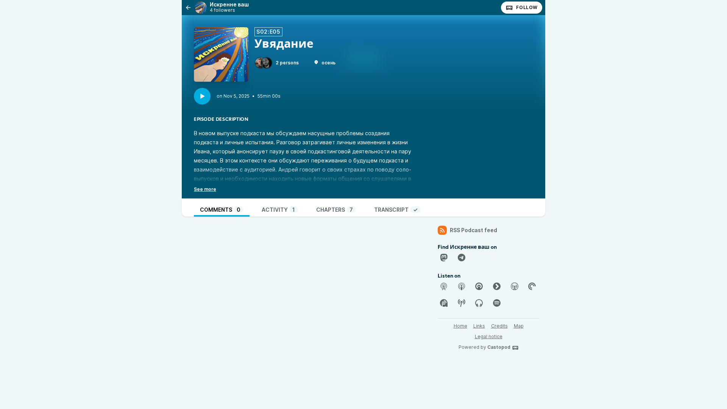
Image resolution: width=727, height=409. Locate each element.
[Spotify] (497, 303)
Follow (527, 7)
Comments (220, 209)
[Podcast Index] (462, 303)
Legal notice (488, 336)
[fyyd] (497, 286)
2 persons (287, 63)
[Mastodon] (444, 257)
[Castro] (479, 286)
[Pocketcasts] (532, 286)
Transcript (396, 209)
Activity (278, 209)
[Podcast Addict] (444, 303)
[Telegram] (462, 257)
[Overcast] (515, 286)
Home (460, 326)
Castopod (498, 347)
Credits (499, 326)
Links (479, 326)
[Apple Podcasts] (462, 286)
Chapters (334, 209)
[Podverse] (479, 303)
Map (519, 326)
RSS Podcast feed (473, 230)
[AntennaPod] (444, 286)
